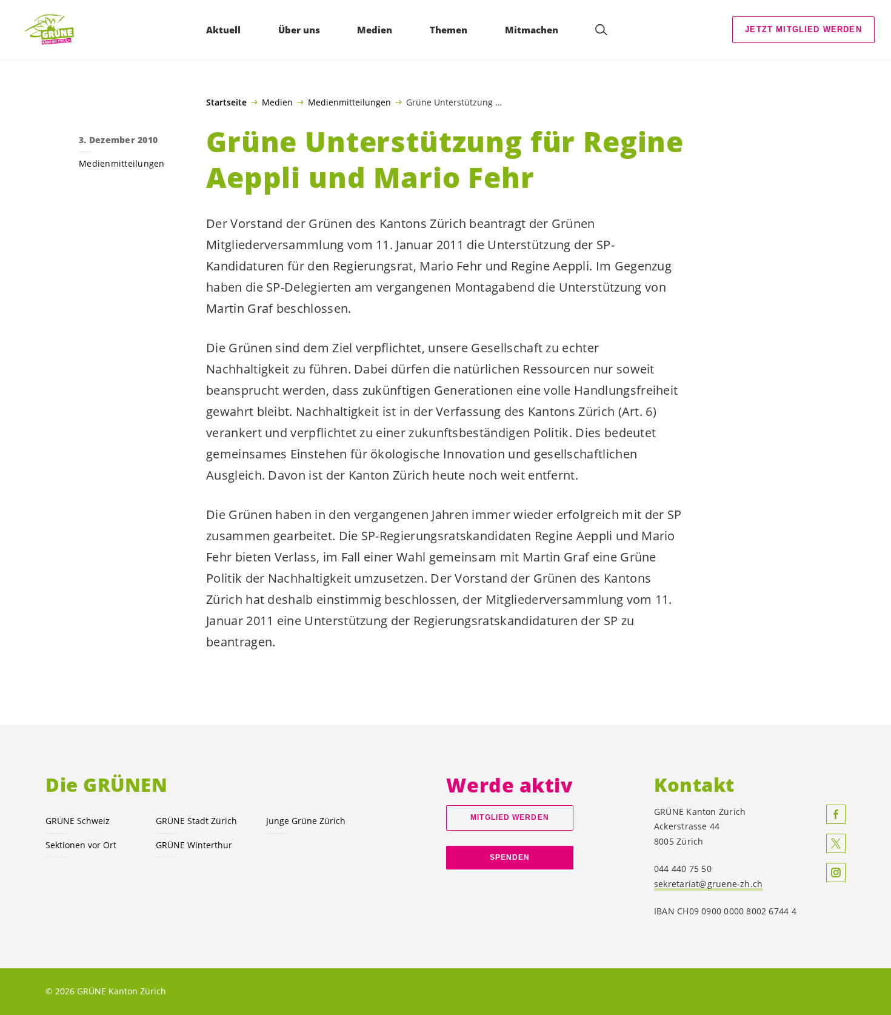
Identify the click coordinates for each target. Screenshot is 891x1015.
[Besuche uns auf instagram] (836, 872)
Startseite (226, 102)
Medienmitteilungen (349, 102)
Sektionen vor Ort (80, 845)
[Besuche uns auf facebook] (836, 814)
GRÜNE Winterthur (194, 845)
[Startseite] (55, 29)
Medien (277, 102)
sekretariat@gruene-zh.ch (708, 883)
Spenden (510, 857)
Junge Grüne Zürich (305, 820)
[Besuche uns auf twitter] (836, 843)
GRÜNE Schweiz (77, 820)
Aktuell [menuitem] (223, 30)
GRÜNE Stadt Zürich (196, 820)
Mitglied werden (509, 817)
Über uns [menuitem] (299, 30)
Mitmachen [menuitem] (531, 30)
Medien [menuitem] (374, 30)
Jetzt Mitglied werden (803, 29)
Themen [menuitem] (448, 30)
